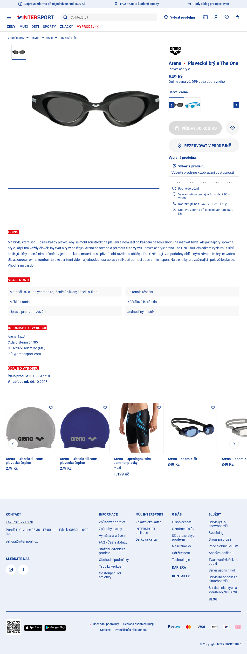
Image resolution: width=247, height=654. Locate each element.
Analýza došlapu (221, 553)
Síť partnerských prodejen (184, 537)
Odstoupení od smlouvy (110, 575)
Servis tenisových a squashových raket (223, 589)
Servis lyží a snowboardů (218, 524)
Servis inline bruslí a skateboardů (223, 579)
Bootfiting (216, 533)
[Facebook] (23, 570)
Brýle (49, 38)
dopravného (216, 81)
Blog (213, 599)
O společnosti (182, 522)
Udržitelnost (181, 553)
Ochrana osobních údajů (139, 624)
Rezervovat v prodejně (207, 145)
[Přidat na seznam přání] (232, 128)
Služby (215, 514)
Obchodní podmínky (114, 560)
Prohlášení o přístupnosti (131, 630)
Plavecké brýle (68, 38)
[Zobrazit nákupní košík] (237, 17)
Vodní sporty (16, 38)
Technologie (181, 560)
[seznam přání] (227, 17)
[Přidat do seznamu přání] (51, 408)
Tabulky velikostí (111, 566)
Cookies (105, 630)
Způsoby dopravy (112, 522)
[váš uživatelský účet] (216, 17)
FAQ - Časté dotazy (113, 542)
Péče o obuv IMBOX (223, 546)
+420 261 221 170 (19, 522)
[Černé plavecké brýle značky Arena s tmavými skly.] (95, 109)
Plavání (35, 38)
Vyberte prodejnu (192, 166)
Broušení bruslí (220, 539)
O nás (177, 514)
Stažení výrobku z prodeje (112, 551)
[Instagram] (11, 570)
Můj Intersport (149, 514)
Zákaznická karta (148, 522)
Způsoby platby (110, 529)
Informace (108, 514)
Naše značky (181, 546)
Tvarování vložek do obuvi (223, 561)
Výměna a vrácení (112, 535)
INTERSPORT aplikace (145, 531)
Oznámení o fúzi (184, 529)
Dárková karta (146, 539)
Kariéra (179, 567)
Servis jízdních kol (222, 570)
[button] (123, 232)
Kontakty (181, 576)
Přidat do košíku (199, 128)
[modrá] (192, 105)
